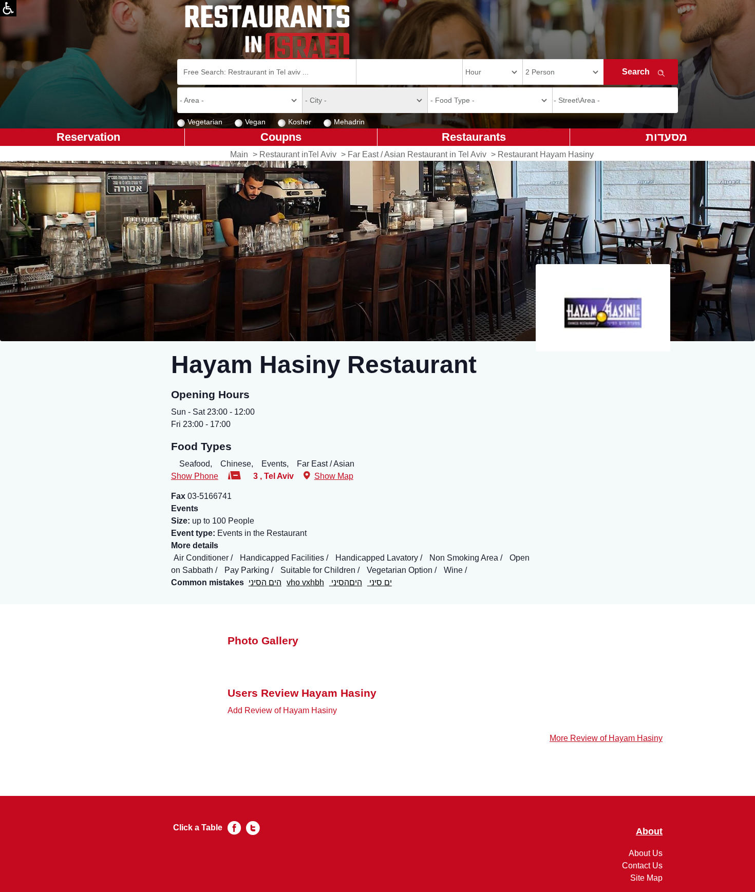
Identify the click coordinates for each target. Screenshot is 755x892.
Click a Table (197, 827)
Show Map (333, 476)
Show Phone (194, 476)
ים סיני (379, 582)
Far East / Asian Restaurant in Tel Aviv (417, 154)
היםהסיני (345, 582)
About (649, 832)
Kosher (299, 122)
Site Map (646, 878)
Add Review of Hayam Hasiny (282, 710)
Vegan (255, 122)
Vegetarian (204, 122)
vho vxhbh (305, 582)
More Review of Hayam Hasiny (606, 738)
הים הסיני (265, 582)
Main (239, 154)
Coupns (280, 137)
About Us (646, 853)
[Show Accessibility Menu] (8, 8)
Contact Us (642, 865)
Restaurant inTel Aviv (297, 154)
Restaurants (474, 137)
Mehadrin (349, 122)
